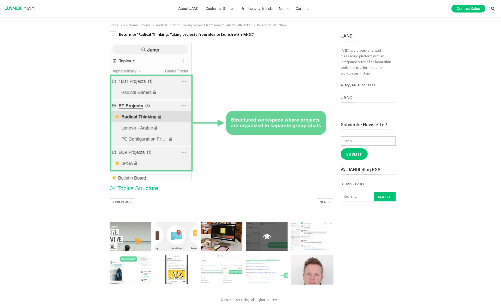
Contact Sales (468, 9)
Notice (284, 9)
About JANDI (188, 9)
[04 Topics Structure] (130, 236)
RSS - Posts (355, 184)
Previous (122, 202)
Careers (302, 9)
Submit (354, 154)
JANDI (347, 97)
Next (324, 202)
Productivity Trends (257, 9)
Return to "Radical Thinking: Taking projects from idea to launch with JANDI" (186, 34)
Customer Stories (220, 9)
